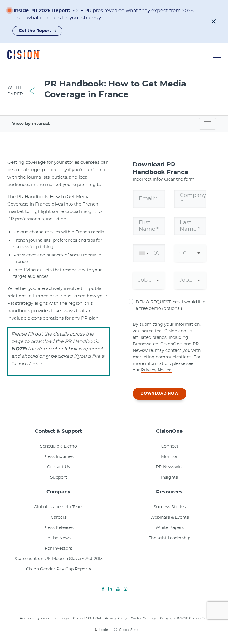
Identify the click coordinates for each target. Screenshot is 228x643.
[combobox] (142, 253)
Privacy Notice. (156, 370)
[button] (213, 21)
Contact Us (58, 467)
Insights (169, 477)
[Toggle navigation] (207, 124)
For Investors (58, 548)
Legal (65, 618)
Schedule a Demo (58, 446)
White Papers (170, 528)
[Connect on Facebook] (103, 589)
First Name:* (149, 226)
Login (103, 629)
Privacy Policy (116, 618)
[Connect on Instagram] (125, 589)
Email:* (148, 198)
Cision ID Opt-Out (87, 618)
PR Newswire (169, 467)
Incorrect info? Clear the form (163, 179)
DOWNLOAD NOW (159, 393)
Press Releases (58, 528)
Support (58, 477)
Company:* (193, 198)
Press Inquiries (58, 457)
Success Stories (169, 507)
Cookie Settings (143, 618)
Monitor (169, 457)
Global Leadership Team (58, 507)
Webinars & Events (169, 517)
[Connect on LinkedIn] (110, 589)
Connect (169, 446)
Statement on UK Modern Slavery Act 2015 (59, 559)
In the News (58, 538)
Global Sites (128, 629)
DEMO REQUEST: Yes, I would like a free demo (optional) (170, 305)
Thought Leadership (169, 538)
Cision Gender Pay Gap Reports (58, 569)
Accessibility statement (38, 618)
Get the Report (35, 31)
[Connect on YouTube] (118, 589)
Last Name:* (190, 226)
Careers (58, 517)
